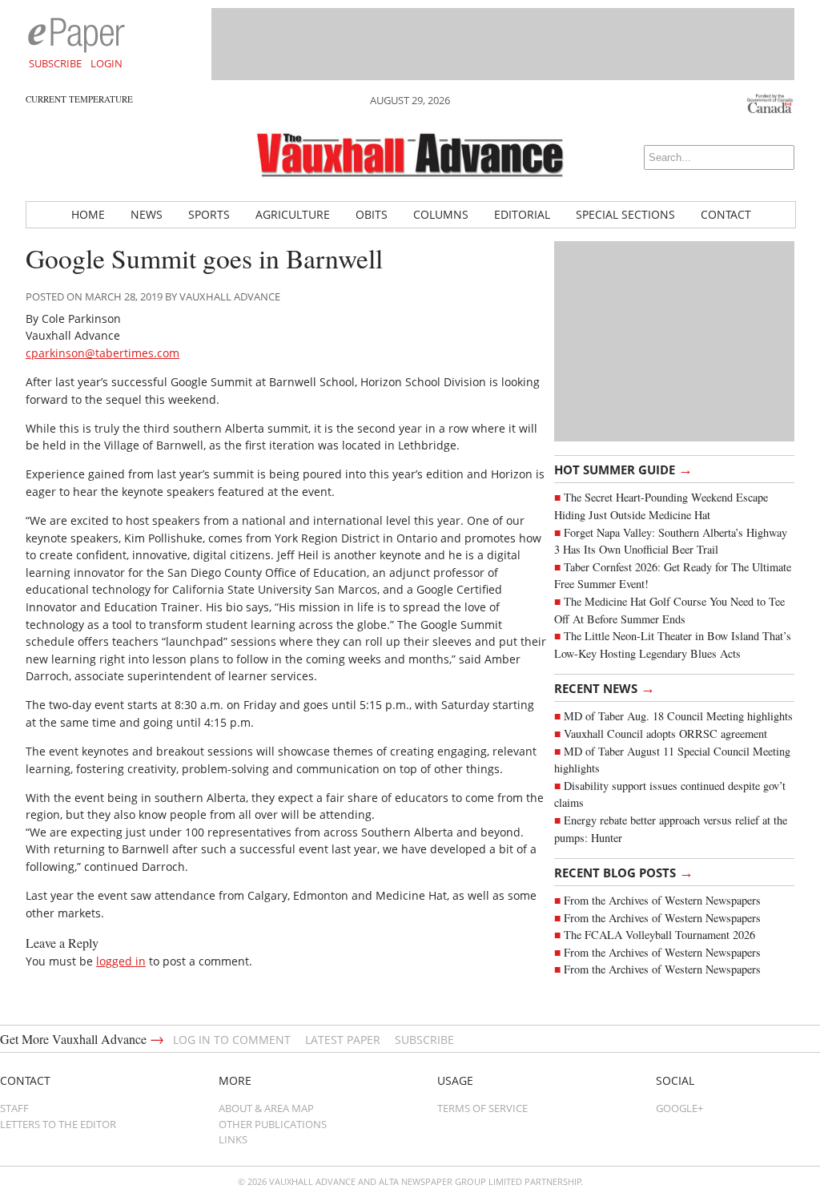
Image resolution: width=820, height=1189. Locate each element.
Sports (209, 214)
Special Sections (625, 214)
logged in (121, 961)
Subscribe (55, 63)
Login (106, 63)
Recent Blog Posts (623, 871)
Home (88, 214)
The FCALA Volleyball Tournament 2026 (659, 934)
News (147, 214)
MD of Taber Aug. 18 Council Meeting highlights (678, 715)
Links (233, 1139)
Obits (372, 214)
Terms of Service (482, 1108)
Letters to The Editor (58, 1124)
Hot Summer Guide (623, 468)
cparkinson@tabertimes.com (102, 353)
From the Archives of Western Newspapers (662, 900)
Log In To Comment (232, 1039)
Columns (440, 214)
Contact (726, 214)
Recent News (604, 687)
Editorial (522, 214)
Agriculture (292, 214)
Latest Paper (342, 1039)
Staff (14, 1108)
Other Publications (273, 1124)
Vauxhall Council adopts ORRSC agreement (665, 733)
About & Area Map (266, 1108)
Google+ (679, 1108)
